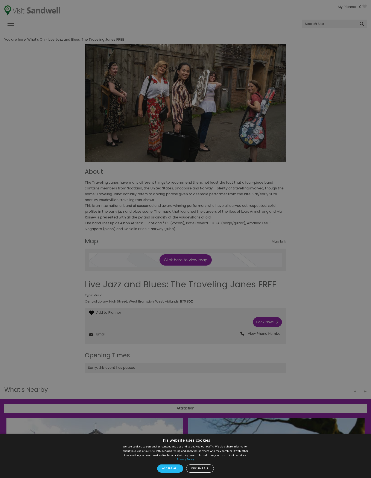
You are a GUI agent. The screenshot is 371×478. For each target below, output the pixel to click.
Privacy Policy (185, 459)
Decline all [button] (200, 468)
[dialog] (185, 239)
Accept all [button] (170, 468)
